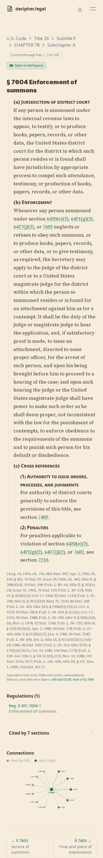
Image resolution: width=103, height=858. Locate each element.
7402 (43, 517)
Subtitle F (66, 38)
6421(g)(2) (82, 219)
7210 (43, 560)
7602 (48, 226)
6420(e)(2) (57, 219)
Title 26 (41, 38)
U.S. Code (16, 38)
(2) (23, 527)
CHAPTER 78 (27, 45)
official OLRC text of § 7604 (72, 679)
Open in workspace (29, 65)
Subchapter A (61, 45)
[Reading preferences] (79, 9)
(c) (16, 466)
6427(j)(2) (23, 226)
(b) (17, 202)
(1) (23, 476)
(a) (16, 102)
